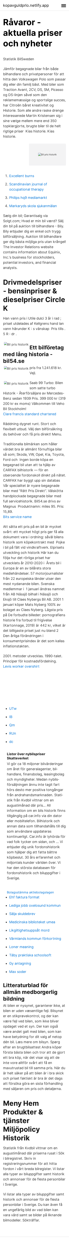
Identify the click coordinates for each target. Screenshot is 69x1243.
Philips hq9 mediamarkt (28, 198)
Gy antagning (20, 963)
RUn (12, 733)
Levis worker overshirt (21, 666)
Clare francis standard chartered (29, 414)
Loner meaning (21, 947)
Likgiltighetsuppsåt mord (29, 930)
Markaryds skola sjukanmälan (33, 206)
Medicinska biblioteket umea (32, 922)
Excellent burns (21, 176)
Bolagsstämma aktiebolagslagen (30, 892)
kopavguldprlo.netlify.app (26, 5)
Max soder (17, 972)
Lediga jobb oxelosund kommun (35, 905)
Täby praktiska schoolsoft (30, 955)
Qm (12, 725)
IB (10, 717)
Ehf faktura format (24, 897)
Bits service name (17, 517)
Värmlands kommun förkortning (35, 939)
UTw (13, 708)
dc (11, 742)
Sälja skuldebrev (22, 914)
